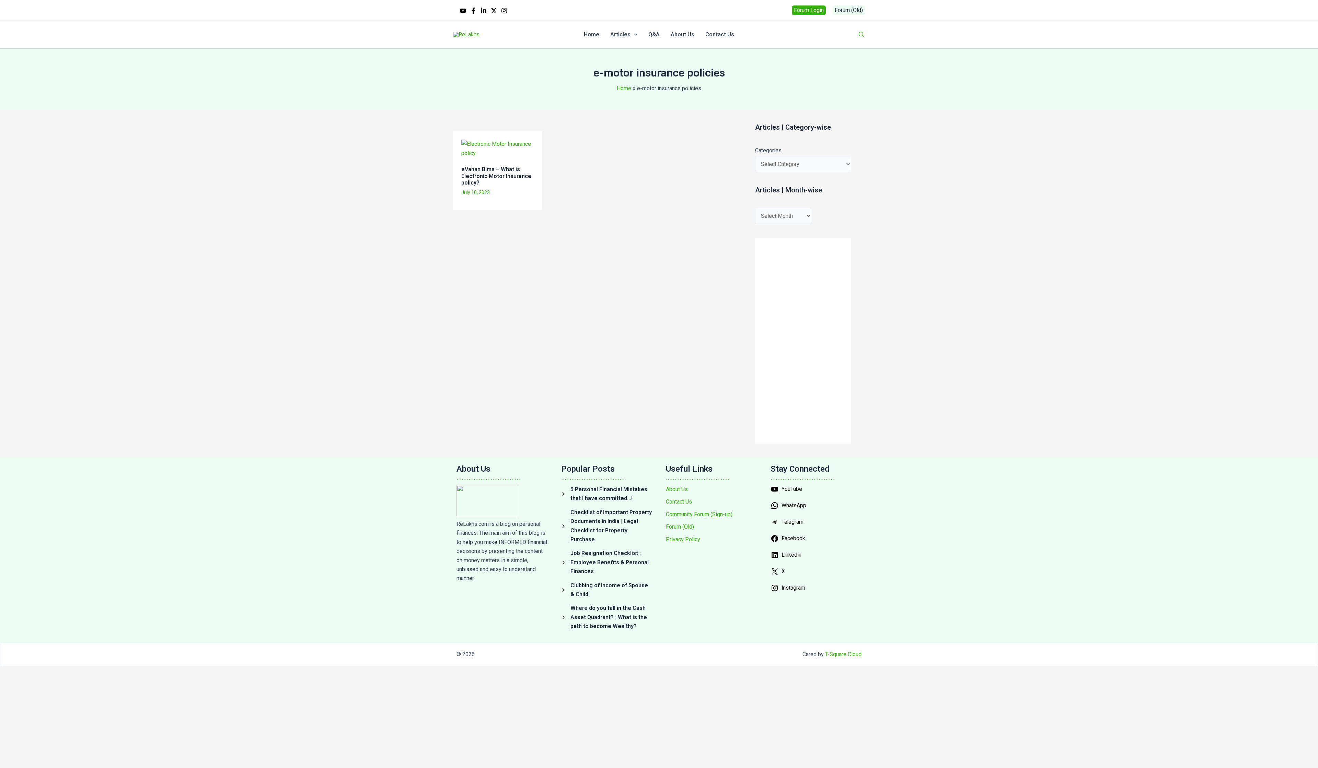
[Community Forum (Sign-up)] (699, 514)
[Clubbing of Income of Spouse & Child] (606, 590)
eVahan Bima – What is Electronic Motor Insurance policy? (496, 176)
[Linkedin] (484, 11)
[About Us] (677, 489)
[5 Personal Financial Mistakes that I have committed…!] (606, 494)
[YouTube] (463, 11)
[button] (809, 10)
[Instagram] (504, 11)
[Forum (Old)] (680, 526)
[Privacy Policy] (683, 539)
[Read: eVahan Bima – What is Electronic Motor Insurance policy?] (497, 148)
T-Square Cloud (843, 654)
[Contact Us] (679, 501)
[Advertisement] (575, 239)
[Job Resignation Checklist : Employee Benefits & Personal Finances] (606, 562)
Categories (768, 150)
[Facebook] (473, 11)
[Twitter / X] (494, 11)
